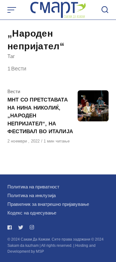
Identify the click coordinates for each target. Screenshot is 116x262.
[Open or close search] (105, 10)
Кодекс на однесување (31, 212)
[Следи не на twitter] (21, 227)
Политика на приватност (33, 186)
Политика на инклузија (31, 195)
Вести (13, 91)
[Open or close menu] (12, 10)
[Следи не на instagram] (32, 227)
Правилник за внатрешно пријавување (48, 204)
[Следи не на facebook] (10, 227)
